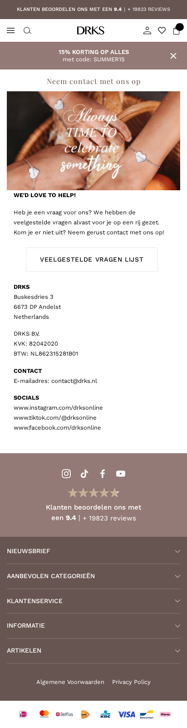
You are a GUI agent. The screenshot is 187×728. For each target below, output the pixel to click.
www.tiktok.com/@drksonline (55, 417)
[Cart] (176, 30)
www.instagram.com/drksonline (58, 407)
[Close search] (26, 30)
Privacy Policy (131, 681)
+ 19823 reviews (89, 9)
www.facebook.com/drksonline (57, 427)
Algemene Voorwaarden (70, 681)
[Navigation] (11, 30)
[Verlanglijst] (162, 30)
